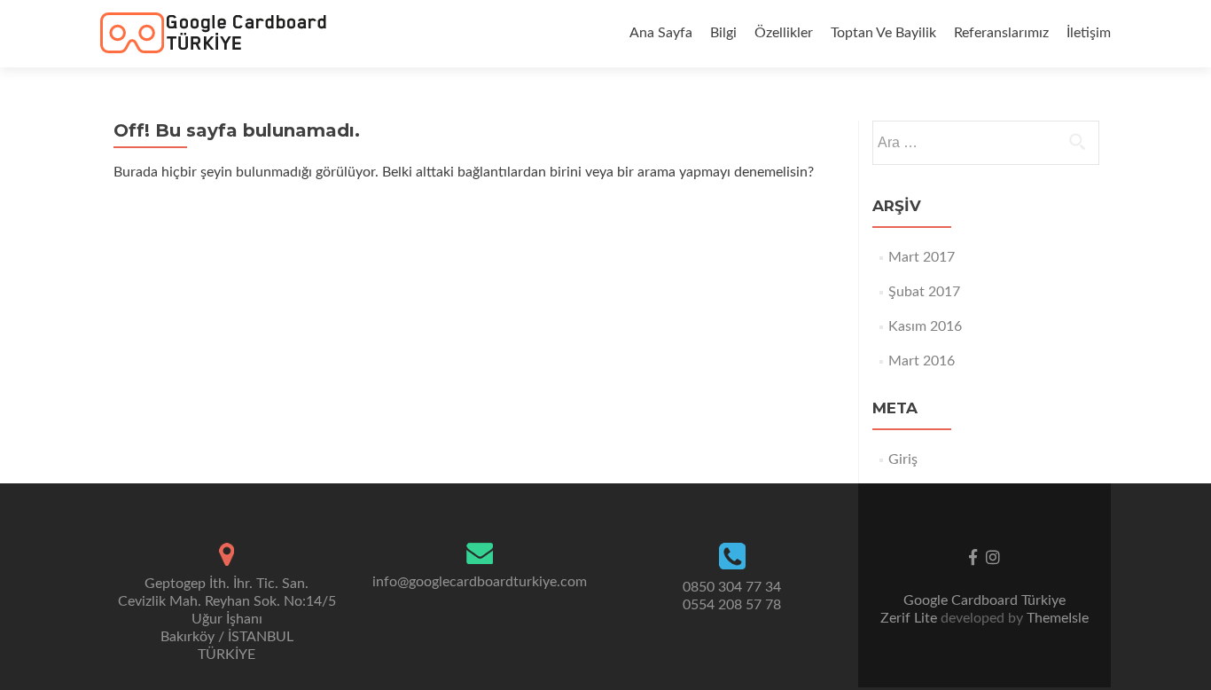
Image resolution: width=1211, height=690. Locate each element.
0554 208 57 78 (732, 605)
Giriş (903, 459)
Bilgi (723, 33)
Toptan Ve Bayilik (883, 33)
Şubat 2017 (924, 292)
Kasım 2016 (925, 326)
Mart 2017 (921, 257)
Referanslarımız (1001, 33)
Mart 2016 (921, 361)
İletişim (1088, 33)
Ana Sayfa (660, 33)
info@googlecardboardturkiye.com (479, 582)
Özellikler (783, 33)
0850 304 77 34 (732, 587)
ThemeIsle (1058, 618)
